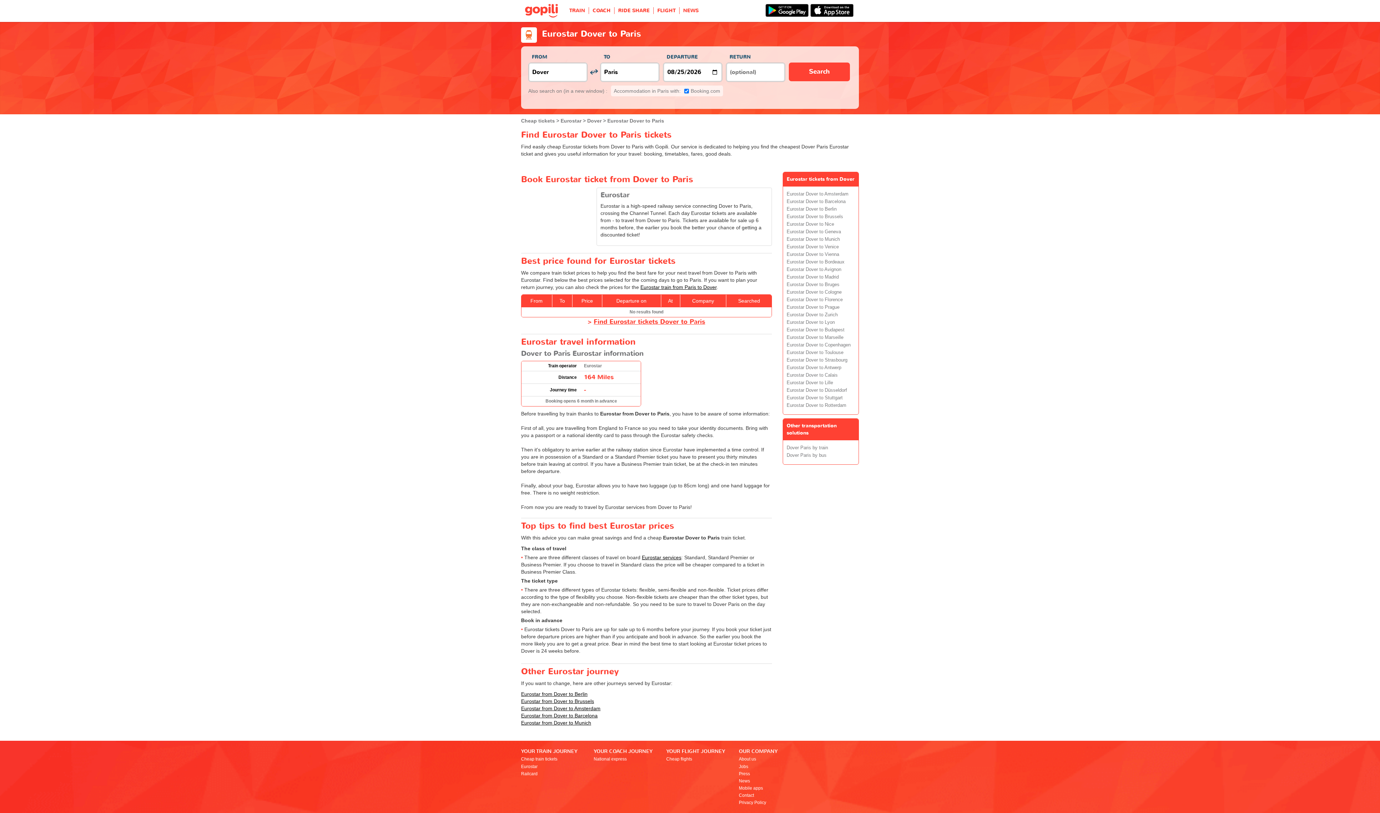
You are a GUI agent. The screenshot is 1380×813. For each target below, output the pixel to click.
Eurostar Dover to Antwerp (814, 367)
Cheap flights (679, 759)
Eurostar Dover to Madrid (813, 277)
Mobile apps (751, 788)
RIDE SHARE (634, 10)
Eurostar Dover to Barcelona (816, 201)
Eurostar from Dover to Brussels (557, 701)
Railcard (529, 773)
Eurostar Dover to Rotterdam (816, 405)
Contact (746, 795)
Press (744, 773)
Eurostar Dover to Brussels (815, 216)
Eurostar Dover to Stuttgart (815, 397)
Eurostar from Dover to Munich (556, 723)
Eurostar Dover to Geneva (814, 231)
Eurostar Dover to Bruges (813, 284)
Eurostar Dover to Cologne (814, 292)
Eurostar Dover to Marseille (815, 337)
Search (819, 71)
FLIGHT (666, 10)
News (744, 781)
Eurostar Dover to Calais (812, 375)
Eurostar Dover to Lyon (811, 322)
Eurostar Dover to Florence (815, 299)
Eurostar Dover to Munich (813, 239)
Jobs (743, 766)
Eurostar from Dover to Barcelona (559, 715)
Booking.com (667, 91)
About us (747, 759)
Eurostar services (661, 557)
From (539, 57)
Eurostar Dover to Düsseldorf (817, 390)
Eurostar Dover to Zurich (812, 314)
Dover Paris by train (807, 447)
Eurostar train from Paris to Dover (678, 287)
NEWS (691, 10)
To (607, 57)
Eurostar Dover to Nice (810, 224)
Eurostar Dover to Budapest (816, 329)
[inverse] (594, 72)
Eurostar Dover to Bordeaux (816, 262)
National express (610, 759)
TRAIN (577, 10)
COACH (602, 10)
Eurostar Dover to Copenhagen (819, 345)
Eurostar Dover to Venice (813, 246)
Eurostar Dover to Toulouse (815, 352)
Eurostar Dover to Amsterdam (817, 194)
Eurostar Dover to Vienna (813, 254)
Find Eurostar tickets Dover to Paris (649, 321)
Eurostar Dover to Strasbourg (817, 360)
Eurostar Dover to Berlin (812, 209)
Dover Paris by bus (807, 455)
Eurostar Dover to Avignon (814, 269)
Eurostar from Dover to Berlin (554, 694)
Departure (682, 57)
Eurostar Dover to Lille (810, 382)
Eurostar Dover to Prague (813, 307)
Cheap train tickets (539, 759)
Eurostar (529, 766)
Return (740, 57)
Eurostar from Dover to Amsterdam (561, 708)
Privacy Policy (752, 802)
